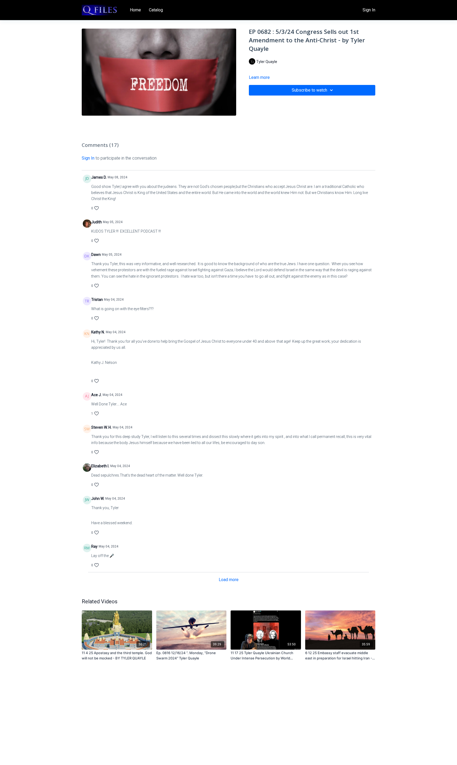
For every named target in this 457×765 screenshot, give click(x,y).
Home (135, 9)
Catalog (156, 9)
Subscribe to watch (309, 90)
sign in (88, 158)
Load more (229, 579)
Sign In (369, 9)
